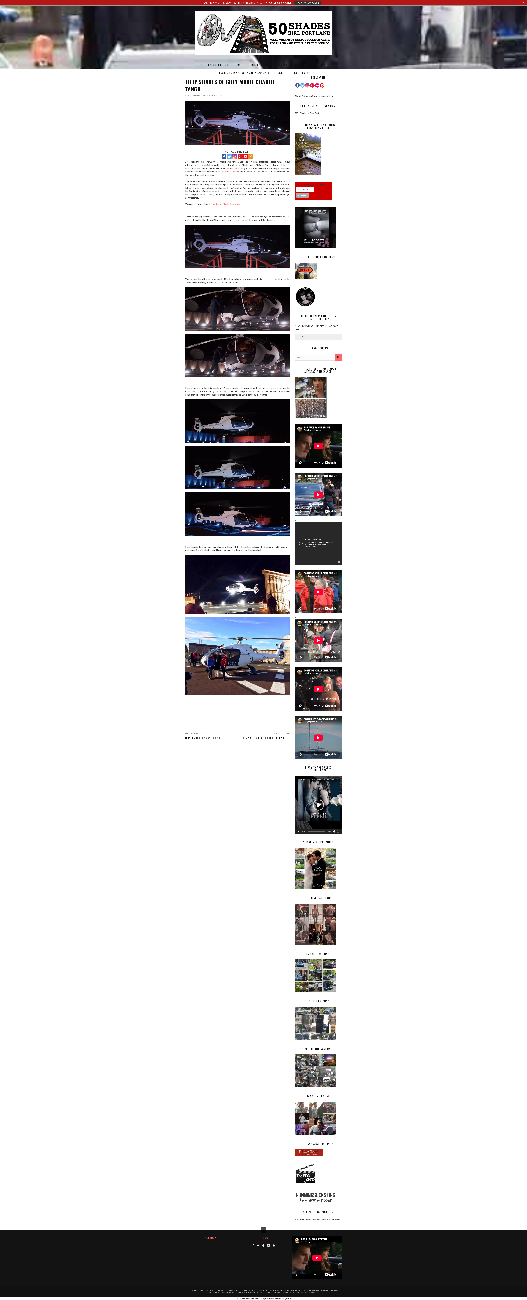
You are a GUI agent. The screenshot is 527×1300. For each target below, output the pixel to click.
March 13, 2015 (212, 95)
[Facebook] (224, 156)
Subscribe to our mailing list (310, 184)
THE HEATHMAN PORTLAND (281, 65)
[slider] (316, 831)
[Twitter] (229, 156)
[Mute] (333, 831)
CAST (240, 65)
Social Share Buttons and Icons (250, 1298)
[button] (318, 805)
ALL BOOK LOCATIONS (300, 73)
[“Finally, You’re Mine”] (315, 888)
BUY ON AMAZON (307, 2)
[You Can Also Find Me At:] (309, 1154)
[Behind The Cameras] (315, 1086)
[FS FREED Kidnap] (315, 1039)
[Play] (298, 831)
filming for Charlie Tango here (226, 204)
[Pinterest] (240, 156)
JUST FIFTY (256, 65)
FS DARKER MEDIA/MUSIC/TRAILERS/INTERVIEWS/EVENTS (243, 73)
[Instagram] (307, 85)
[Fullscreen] (338, 831)
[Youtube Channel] (322, 85)
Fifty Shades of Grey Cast (307, 113)
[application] (318, 805)
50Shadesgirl (194, 95)
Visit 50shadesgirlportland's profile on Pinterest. (317, 1219)
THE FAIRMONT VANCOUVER (314, 65)
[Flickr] (317, 85)
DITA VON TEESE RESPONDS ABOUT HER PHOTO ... (266, 738)
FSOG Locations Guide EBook (215, 65)
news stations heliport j (229, 171)
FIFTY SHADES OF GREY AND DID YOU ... (204, 738)
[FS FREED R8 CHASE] (315, 991)
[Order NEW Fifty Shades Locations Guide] (308, 173)
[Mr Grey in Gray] (315, 1134)
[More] (250, 156)
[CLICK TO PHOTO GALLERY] (306, 278)
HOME (279, 73)
